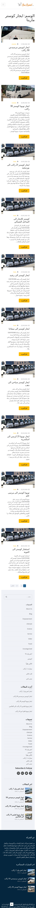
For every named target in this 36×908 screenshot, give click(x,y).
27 (16, 586)
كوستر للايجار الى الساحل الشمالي (21, 220)
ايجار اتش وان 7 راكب (25, 691)
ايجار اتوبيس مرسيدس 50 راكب (22, 696)
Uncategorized (27, 649)
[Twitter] (26, 773)
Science (29, 629)
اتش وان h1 (28, 654)
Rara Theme (21, 907)
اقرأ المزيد (24, 78)
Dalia (14, 161)
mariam (14, 44)
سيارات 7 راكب (27, 669)
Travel (30, 644)
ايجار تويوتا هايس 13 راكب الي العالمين (20, 706)
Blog (30, 614)
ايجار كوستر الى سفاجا (19, 328)
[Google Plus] (22, 773)
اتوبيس (30, 659)
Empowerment (27, 619)
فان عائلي (29, 674)
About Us (29, 609)
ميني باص (29, 679)
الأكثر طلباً (29, 664)
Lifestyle (29, 624)
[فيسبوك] (30, 773)
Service (29, 634)
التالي (12, 586)
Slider (30, 639)
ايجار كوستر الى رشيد (19, 275)
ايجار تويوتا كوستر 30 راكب (24, 701)
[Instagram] (18, 773)
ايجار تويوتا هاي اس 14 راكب (23, 711)
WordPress (4, 907)
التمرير (11, 904)
